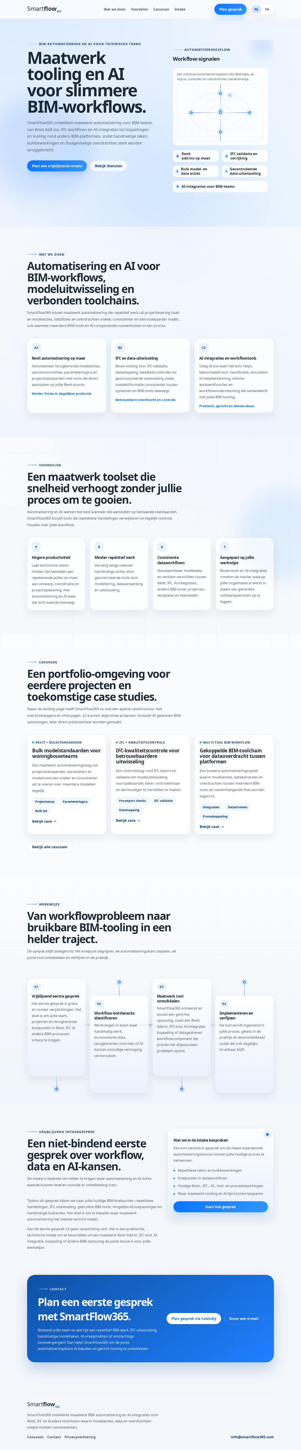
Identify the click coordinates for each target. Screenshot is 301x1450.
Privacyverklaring (80, 1437)
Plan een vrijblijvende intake (57, 165)
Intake (180, 9)
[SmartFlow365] (49, 9)
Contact (54, 1437)
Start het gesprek (221, 1206)
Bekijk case (42, 821)
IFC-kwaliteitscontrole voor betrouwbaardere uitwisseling (147, 756)
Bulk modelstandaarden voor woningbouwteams (66, 753)
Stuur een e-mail (243, 1318)
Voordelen (139, 9)
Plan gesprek (230, 9)
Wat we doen (115, 9)
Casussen (161, 9)
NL (256, 9)
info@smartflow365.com (252, 1437)
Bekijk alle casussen (49, 847)
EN (267, 9)
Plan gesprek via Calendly (193, 1318)
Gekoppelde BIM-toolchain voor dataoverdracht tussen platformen (232, 756)
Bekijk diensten (108, 165)
